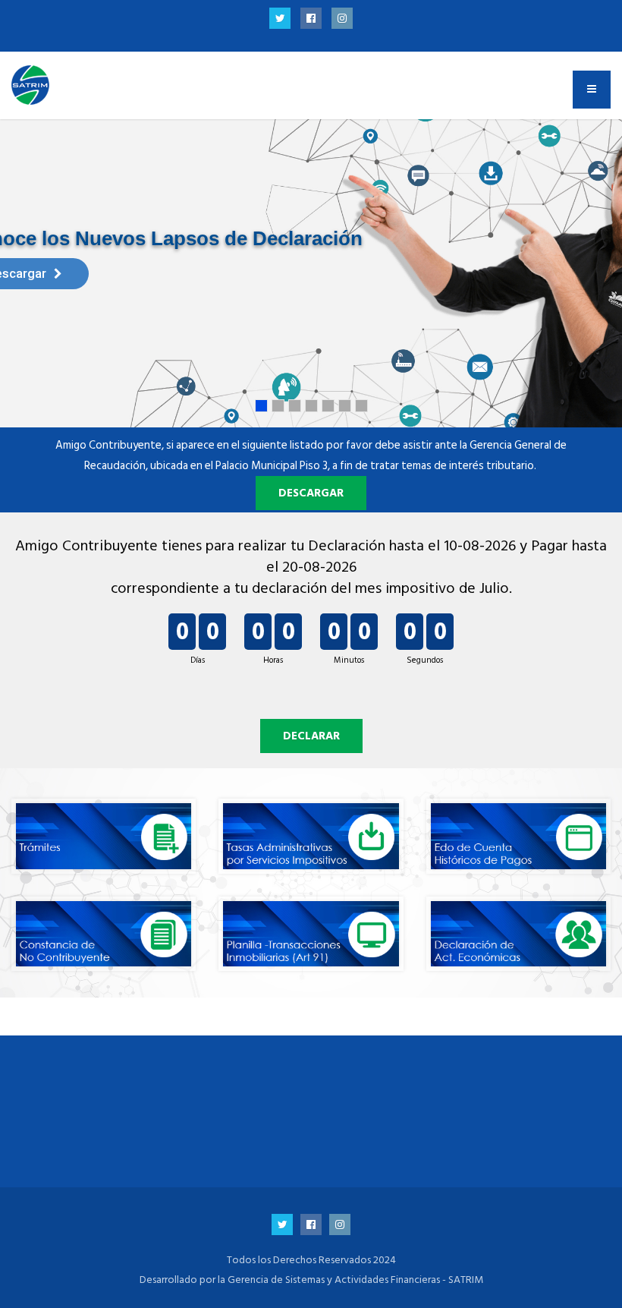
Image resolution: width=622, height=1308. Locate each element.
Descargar (311, 493)
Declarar (311, 735)
